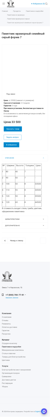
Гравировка (6, 376)
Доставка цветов (9, 380)
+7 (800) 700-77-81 (15, 295)
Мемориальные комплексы (13, 350)
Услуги (5, 366)
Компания (6, 313)
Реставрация (7, 383)
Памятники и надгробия (11, 347)
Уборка (5, 387)
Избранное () (38, 4)
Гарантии (5, 330)
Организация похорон (11, 373)
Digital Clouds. (40, 411)
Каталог (5, 340)
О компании (6, 317)
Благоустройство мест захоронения (16, 370)
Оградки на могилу (9, 343)
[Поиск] (46, 4)
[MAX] (44, 411)
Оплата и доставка (9, 327)
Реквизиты (6, 324)
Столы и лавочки (8, 353)
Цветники (6, 360)
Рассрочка (6, 334)
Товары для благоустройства (13, 357)
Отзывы (5, 320)
